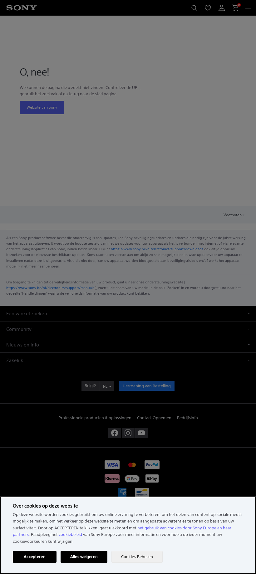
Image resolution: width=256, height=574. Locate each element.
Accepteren (34, 556)
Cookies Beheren (137, 556)
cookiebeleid (70, 534)
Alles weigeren (84, 556)
